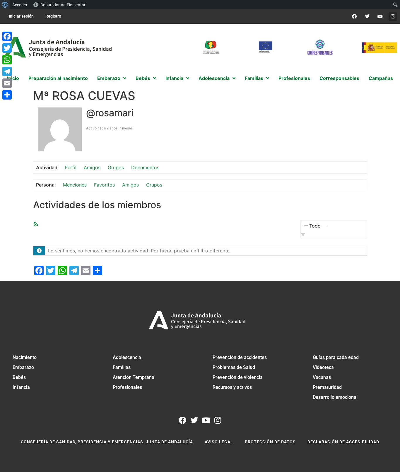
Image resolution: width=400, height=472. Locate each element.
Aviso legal (219, 441)
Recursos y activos (232, 387)
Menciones (75, 185)
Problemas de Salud (234, 367)
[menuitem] (5, 4)
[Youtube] (380, 16)
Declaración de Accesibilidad (343, 441)
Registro (53, 16)
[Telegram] (7, 71)
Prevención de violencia (238, 377)
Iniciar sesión (21, 16)
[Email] (7, 83)
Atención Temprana (133, 377)
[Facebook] (354, 16)
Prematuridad (327, 387)
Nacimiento (25, 357)
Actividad (46, 167)
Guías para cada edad (336, 357)
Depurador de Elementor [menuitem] (63, 4)
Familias (122, 367)
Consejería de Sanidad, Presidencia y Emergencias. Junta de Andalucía (107, 441)
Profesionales (127, 387)
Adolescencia (127, 357)
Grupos (116, 167)
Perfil (70, 167)
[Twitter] (367, 16)
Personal (46, 185)
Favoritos (104, 185)
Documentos (145, 167)
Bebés (19, 377)
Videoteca (323, 367)
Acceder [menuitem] (20, 4)
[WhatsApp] (7, 60)
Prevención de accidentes (240, 357)
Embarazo (23, 367)
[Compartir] (7, 95)
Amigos (92, 167)
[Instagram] (393, 16)
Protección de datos (270, 441)
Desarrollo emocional (335, 397)
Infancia (21, 387)
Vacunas (322, 377)
